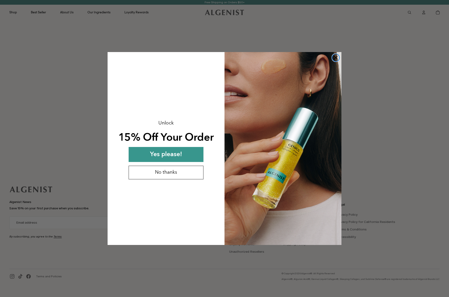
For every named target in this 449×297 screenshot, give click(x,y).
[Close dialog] (336, 57)
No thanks (166, 172)
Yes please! (166, 154)
